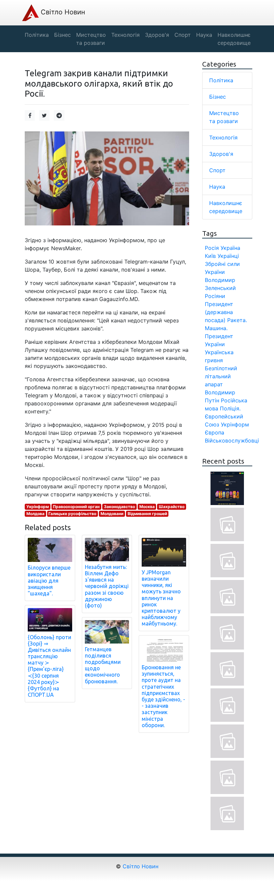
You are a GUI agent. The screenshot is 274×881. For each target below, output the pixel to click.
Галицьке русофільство (72, 513)
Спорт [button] (182, 34)
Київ (210, 256)
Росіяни (215, 296)
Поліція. (230, 408)
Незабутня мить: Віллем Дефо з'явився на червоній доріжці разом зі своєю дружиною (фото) (107, 586)
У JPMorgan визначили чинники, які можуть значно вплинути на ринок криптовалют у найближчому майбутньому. (161, 598)
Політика (221, 80)
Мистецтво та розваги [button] (91, 38)
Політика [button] (37, 34)
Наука (217, 186)
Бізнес (217, 96)
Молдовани (112, 513)
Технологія (223, 137)
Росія (212, 247)
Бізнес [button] (62, 34)
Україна (230, 247)
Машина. (216, 328)
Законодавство (119, 506)
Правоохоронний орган (76, 506)
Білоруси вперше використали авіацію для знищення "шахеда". (49, 580)
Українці (228, 256)
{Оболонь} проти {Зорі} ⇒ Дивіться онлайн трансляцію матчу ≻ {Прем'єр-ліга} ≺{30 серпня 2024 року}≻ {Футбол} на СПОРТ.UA (49, 666)
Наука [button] (204, 34)
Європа (214, 432)
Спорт (217, 170)
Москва (147, 506)
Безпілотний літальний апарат (221, 376)
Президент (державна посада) (219, 312)
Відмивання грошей (147, 513)
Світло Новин (62, 12)
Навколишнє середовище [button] (234, 38)
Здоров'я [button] (157, 34)
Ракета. (237, 320)
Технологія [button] (125, 34)
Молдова (35, 513)
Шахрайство (171, 506)
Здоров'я (221, 154)
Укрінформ (37, 506)
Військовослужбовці (232, 440)
